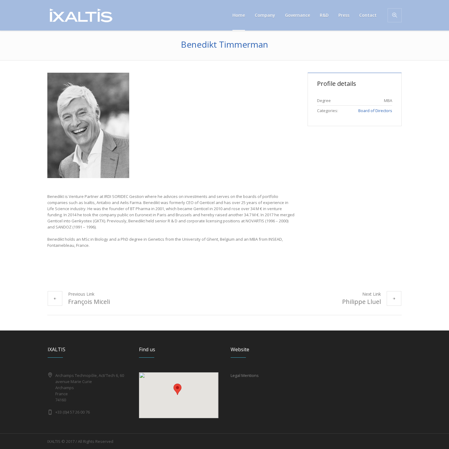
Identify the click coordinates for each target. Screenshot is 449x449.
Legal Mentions (245, 375)
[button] (177, 389)
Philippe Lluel (361, 302)
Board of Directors (375, 110)
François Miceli (89, 302)
